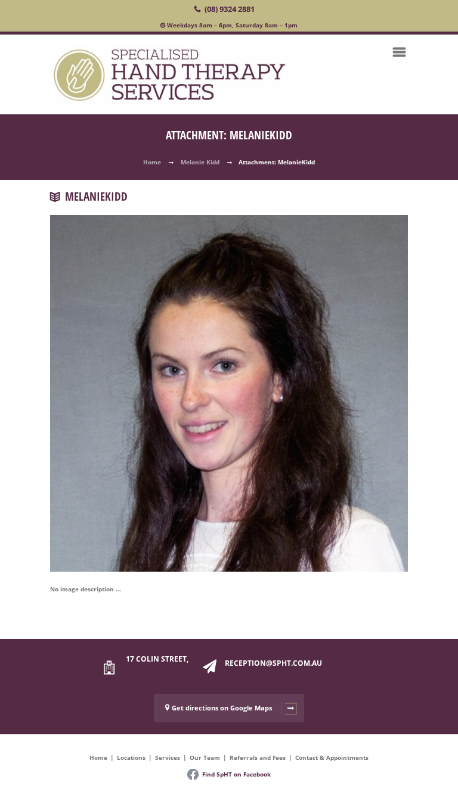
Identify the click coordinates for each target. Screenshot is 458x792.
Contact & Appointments (332, 757)
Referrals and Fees (258, 757)
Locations (131, 757)
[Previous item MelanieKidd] (139, 376)
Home (152, 162)
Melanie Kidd (200, 162)
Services (167, 757)
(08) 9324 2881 (230, 9)
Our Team (205, 757)
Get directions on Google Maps (222, 707)
